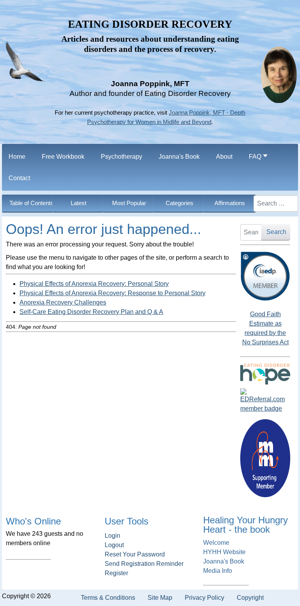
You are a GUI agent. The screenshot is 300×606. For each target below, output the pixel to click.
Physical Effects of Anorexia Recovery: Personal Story (94, 283)
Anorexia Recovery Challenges (63, 302)
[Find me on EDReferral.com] (265, 400)
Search (276, 232)
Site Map (160, 597)
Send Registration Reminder (144, 563)
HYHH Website (224, 552)
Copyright (250, 597)
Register (116, 573)
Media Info (217, 570)
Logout (114, 545)
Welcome (216, 542)
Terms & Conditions (108, 597)
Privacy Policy (204, 597)
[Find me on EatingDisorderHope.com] (265, 374)
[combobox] (276, 203)
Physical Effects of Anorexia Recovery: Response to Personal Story (112, 293)
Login (112, 535)
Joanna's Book (223, 561)
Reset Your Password (135, 554)
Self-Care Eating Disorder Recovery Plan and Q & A (91, 311)
